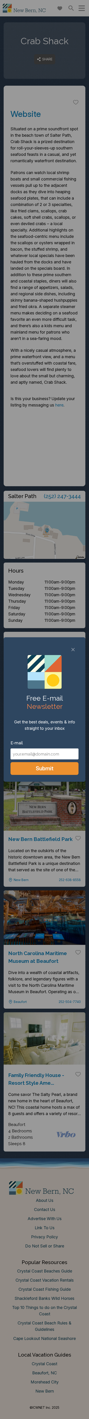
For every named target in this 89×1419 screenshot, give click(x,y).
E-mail (16, 742)
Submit (44, 768)
